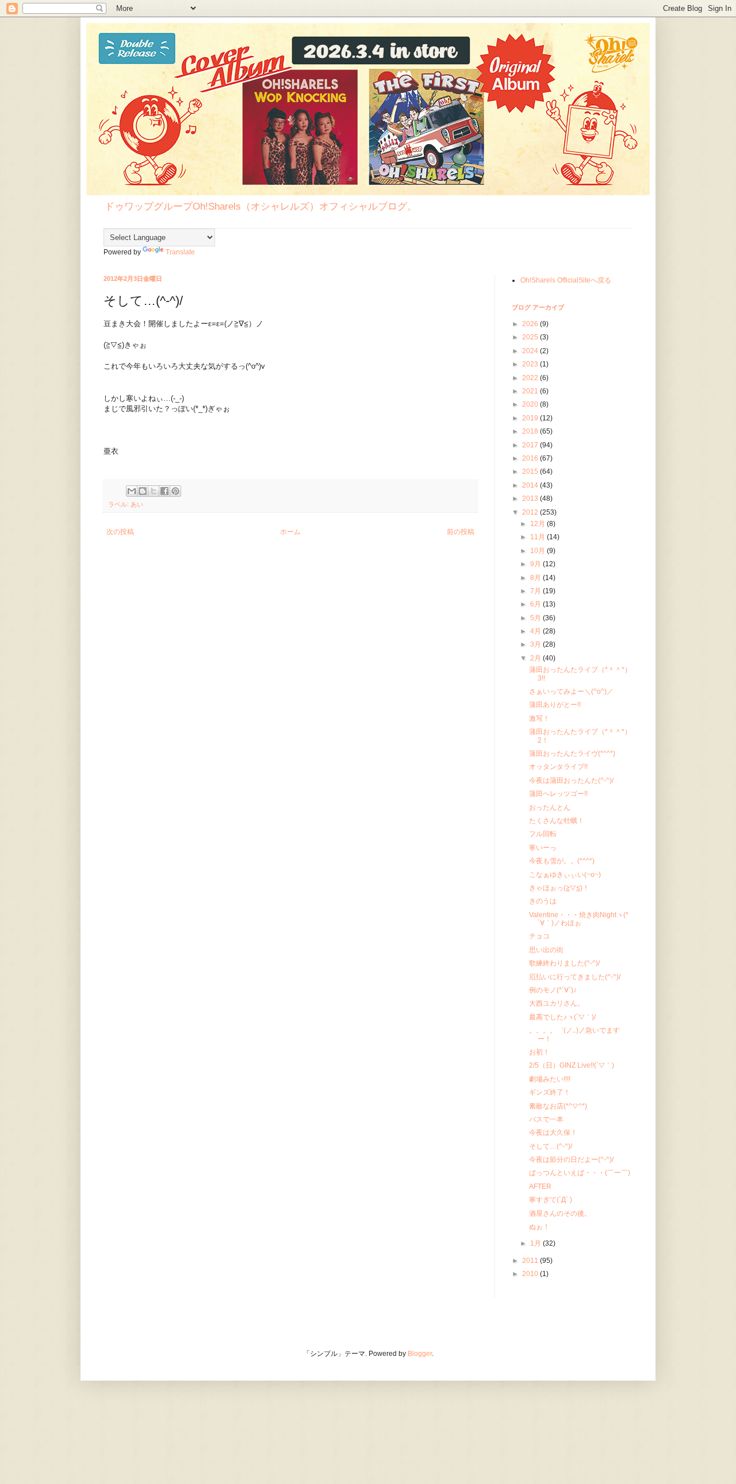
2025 (531, 337)
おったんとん (549, 807)
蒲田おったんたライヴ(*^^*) (572, 753)
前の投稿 (460, 532)
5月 (536, 618)
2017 (531, 445)
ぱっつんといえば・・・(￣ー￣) (579, 1173)
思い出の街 (546, 950)
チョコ (539, 936)
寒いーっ (543, 848)
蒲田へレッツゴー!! (558, 794)
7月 (536, 591)
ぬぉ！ (539, 1227)
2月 (536, 658)
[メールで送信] (131, 491)
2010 (531, 1274)
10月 (538, 551)
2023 (531, 364)
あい (137, 504)
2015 (531, 471)
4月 (536, 631)
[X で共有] (153, 491)
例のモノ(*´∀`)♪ (553, 990)
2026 (531, 324)
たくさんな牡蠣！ (556, 821)
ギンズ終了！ (549, 1092)
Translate (180, 252)
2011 (531, 1261)
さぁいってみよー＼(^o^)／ (571, 691)
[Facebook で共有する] (164, 491)
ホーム (290, 532)
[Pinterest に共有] (175, 491)
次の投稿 (120, 532)
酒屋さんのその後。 (560, 1213)
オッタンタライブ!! (558, 767)
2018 (531, 431)
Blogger (420, 1354)
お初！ (539, 1052)
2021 (531, 391)
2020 (531, 404)
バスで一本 (546, 1119)
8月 (536, 578)
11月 (538, 537)
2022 (531, 378)
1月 (536, 1243)
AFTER (540, 1186)
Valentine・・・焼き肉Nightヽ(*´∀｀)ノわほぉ (578, 919)
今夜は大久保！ (553, 1133)
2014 (531, 485)
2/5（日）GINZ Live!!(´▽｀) (571, 1065)
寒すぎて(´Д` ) (550, 1200)
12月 (538, 524)
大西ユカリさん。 (556, 1003)
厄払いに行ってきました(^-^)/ (574, 977)
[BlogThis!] (142, 491)
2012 (531, 512)
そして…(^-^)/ (550, 1146)
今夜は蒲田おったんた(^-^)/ (571, 780)
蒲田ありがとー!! (555, 705)
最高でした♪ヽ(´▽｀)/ (562, 1017)
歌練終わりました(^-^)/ (564, 963)
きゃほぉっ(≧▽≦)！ (559, 888)
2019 (531, 418)
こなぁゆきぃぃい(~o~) (565, 875)
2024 (531, 351)
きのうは (543, 901)
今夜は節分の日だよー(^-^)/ (571, 1159)
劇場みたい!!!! (549, 1079)
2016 (531, 458)
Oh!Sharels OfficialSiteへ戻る (565, 280)
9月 (536, 564)
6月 (536, 604)
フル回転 (543, 834)
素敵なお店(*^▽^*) (558, 1106)
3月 (536, 644)
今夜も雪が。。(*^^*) (562, 861)
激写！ (539, 718)
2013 (531, 498)
